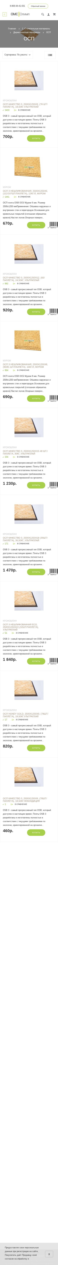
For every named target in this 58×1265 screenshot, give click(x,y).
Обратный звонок (38, 6)
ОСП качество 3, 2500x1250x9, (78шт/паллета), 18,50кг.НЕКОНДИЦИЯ (25, 799)
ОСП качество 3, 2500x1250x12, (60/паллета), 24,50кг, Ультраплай (24, 279)
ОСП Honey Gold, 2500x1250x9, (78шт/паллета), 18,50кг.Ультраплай (25, 715)
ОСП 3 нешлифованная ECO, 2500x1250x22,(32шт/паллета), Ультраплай (21, 627)
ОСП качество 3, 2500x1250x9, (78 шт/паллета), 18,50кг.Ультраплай (25, 105)
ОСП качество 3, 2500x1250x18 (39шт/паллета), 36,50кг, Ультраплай (25, 539)
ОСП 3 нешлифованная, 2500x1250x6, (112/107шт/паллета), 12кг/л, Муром (25, 192)
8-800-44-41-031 (17, 6)
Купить (36, 138)
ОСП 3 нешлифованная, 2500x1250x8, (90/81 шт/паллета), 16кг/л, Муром (25, 365)
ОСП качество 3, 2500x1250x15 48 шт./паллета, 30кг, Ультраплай (25, 452)
